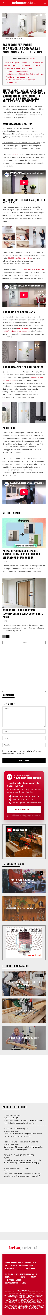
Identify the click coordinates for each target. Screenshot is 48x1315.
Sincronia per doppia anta (17, 77)
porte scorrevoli (23, 328)
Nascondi (31, 58)
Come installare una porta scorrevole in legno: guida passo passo (22, 613)
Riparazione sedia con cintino (16, 1168)
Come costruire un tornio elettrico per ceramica (24, 881)
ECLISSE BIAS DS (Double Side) (33, 270)
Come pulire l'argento (24, 908)
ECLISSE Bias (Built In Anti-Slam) (20, 258)
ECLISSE (5, 331)
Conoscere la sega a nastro (24, 1037)
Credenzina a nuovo (12, 1115)
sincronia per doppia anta (21, 331)
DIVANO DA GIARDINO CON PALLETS (19, 1155)
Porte (4, 561)
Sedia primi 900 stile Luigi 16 (16, 1128)
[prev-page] (4, 636)
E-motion (15, 154)
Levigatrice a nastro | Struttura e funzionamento (24, 983)
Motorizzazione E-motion (17, 71)
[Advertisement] (24, 667)
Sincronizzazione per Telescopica (20, 80)
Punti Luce (11, 83)
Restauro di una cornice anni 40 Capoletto (21, 1142)
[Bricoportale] (24, 3)
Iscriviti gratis (22, 809)
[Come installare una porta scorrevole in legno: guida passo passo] (24, 593)
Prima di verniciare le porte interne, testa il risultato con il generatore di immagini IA (22, 554)
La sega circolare (24, 1010)
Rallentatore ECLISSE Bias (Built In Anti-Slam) (25, 74)
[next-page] (7, 636)
